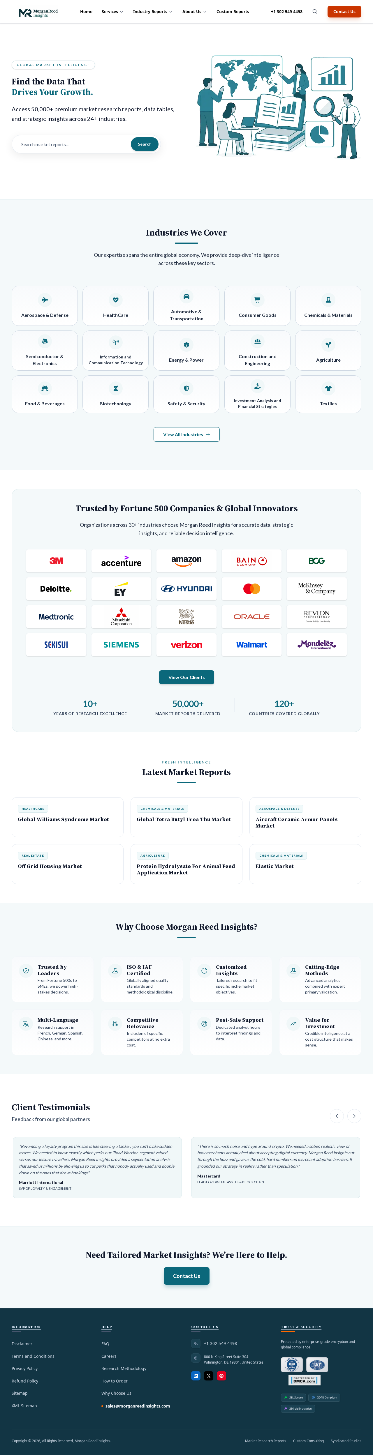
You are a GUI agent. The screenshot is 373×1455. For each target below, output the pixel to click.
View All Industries (183, 434)
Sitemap (20, 1393)
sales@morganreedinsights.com (137, 1406)
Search (145, 144)
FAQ (105, 1343)
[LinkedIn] (195, 1375)
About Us (191, 11)
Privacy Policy (25, 1368)
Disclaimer (22, 1343)
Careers (109, 1356)
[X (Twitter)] (208, 1375)
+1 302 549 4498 (286, 11)
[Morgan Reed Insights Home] (37, 11)
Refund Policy (25, 1381)
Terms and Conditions (33, 1356)
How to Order (114, 1381)
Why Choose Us (116, 1393)
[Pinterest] (221, 1375)
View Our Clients (186, 677)
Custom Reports (233, 11)
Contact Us (344, 11)
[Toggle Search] (315, 11)
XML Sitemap (24, 1405)
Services (110, 11)
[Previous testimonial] (337, 1116)
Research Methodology (123, 1368)
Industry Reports (150, 11)
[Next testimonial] (354, 1116)
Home (86, 11)
